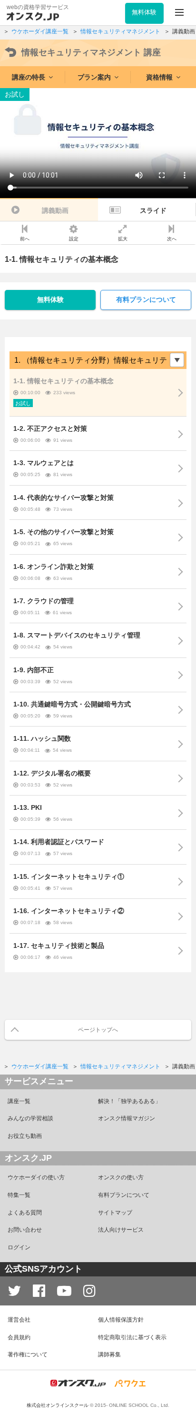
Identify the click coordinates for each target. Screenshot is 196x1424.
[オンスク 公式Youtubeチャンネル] (64, 1291)
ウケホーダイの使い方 (36, 1177)
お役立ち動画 (25, 1136)
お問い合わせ (25, 1229)
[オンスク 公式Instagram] (89, 1291)
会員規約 (19, 1337)
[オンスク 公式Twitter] (14, 1291)
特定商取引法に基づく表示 (132, 1337)
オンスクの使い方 (121, 1177)
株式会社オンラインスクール (57, 1405)
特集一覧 (19, 1195)
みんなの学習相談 (30, 1118)
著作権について (28, 1354)
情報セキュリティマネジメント (91, 52)
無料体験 (50, 299)
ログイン (19, 1247)
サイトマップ (115, 1212)
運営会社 (19, 1319)
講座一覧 (19, 1101)
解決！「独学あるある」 (129, 1101)
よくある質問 (25, 1212)
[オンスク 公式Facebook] (39, 1291)
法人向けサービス (121, 1229)
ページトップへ (98, 1029)
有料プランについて (146, 299)
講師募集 (109, 1354)
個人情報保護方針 (121, 1319)
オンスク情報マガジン (126, 1118)
